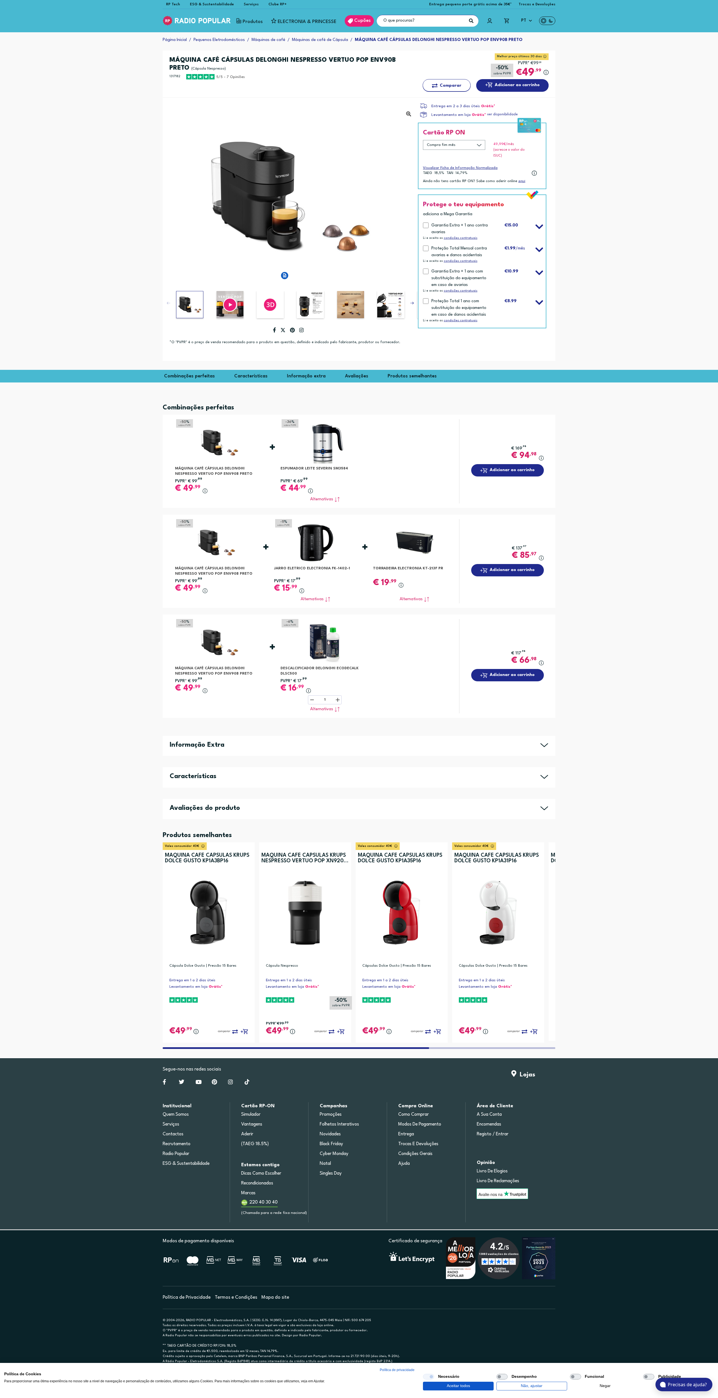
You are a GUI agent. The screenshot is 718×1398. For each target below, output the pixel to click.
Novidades (330, 1134)
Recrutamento (176, 1144)
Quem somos (176, 1114)
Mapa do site (275, 1297)
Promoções (331, 1114)
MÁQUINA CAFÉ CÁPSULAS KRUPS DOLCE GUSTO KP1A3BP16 (207, 858)
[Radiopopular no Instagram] (230, 1083)
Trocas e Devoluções (537, 4)
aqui (521, 181)
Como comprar (413, 1114)
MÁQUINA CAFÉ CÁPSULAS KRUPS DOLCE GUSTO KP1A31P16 (496, 858)
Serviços (251, 4)
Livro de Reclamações (498, 1181)
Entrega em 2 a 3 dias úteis (455, 106)
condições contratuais (460, 238)
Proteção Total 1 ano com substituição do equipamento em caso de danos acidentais (458, 308)
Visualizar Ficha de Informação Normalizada (460, 168)
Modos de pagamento (419, 1124)
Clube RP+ (277, 4)
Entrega (406, 1134)
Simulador (251, 1114)
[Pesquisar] (471, 21)
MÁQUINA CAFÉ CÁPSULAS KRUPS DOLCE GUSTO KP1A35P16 (400, 858)
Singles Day (331, 1173)
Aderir (247, 1134)
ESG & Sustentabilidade (212, 4)
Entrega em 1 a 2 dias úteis (192, 980)
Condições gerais (415, 1154)
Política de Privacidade (187, 1297)
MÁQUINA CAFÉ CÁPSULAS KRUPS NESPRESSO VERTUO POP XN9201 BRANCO (303, 858)
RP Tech (173, 4)
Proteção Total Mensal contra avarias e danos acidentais (459, 251)
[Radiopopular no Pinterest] (214, 1083)
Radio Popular (176, 1154)
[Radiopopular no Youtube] (198, 1083)
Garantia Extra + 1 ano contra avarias (459, 228)
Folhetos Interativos (339, 1124)
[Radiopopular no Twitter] (181, 1083)
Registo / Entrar (492, 1134)
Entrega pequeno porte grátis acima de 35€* (470, 4)
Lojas (525, 1075)
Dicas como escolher (261, 1173)
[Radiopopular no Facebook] (164, 1083)
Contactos (173, 1134)
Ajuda (404, 1163)
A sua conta (489, 1114)
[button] (230, 304)
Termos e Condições (236, 1297)
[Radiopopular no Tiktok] (247, 1083)
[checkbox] (428, 1376)
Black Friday (331, 1144)
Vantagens (251, 1124)
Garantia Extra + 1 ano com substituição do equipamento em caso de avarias (458, 278)
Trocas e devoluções (418, 1144)
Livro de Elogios (492, 1171)
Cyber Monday (334, 1154)
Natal (325, 1163)
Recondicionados (257, 1183)
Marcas (248, 1193)
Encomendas (489, 1124)
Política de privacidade (397, 1370)
